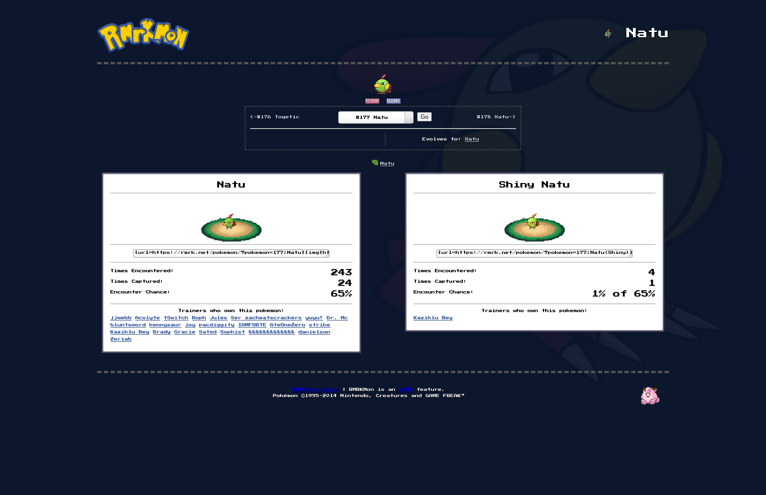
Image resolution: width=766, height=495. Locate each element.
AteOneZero (287, 325)
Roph (199, 318)
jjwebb (121, 318)
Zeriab (121, 339)
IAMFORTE (252, 325)
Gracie (184, 332)
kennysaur (165, 325)
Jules (218, 318)
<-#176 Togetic (275, 117)
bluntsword (128, 325)
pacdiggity (216, 325)
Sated (208, 332)
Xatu (472, 139)
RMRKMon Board (316, 389)
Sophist (232, 332)
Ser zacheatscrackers (266, 318)
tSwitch (176, 318)
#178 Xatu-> (496, 117)
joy (190, 325)
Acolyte (147, 318)
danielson (314, 332)
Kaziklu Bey (129, 332)
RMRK (406, 389)
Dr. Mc (337, 318)
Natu (387, 163)
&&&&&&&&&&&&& (272, 332)
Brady (162, 332)
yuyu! (314, 318)
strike (319, 325)
